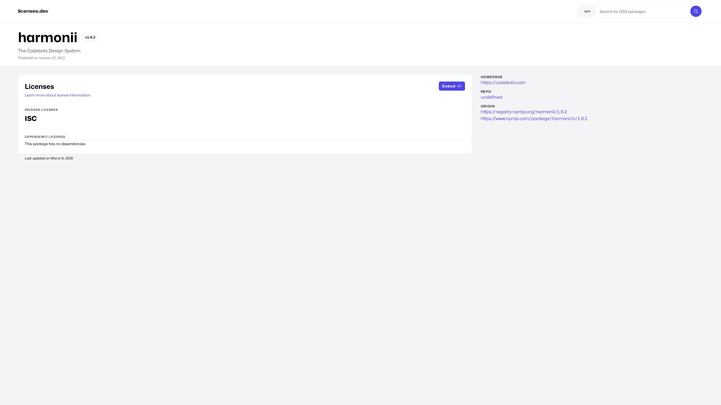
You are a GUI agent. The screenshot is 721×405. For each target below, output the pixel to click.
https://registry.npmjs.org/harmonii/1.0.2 (524, 111)
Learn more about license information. (58, 95)
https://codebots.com (503, 82)
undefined (491, 97)
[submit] (696, 11)
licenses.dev (33, 11)
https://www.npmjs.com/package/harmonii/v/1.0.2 (534, 118)
